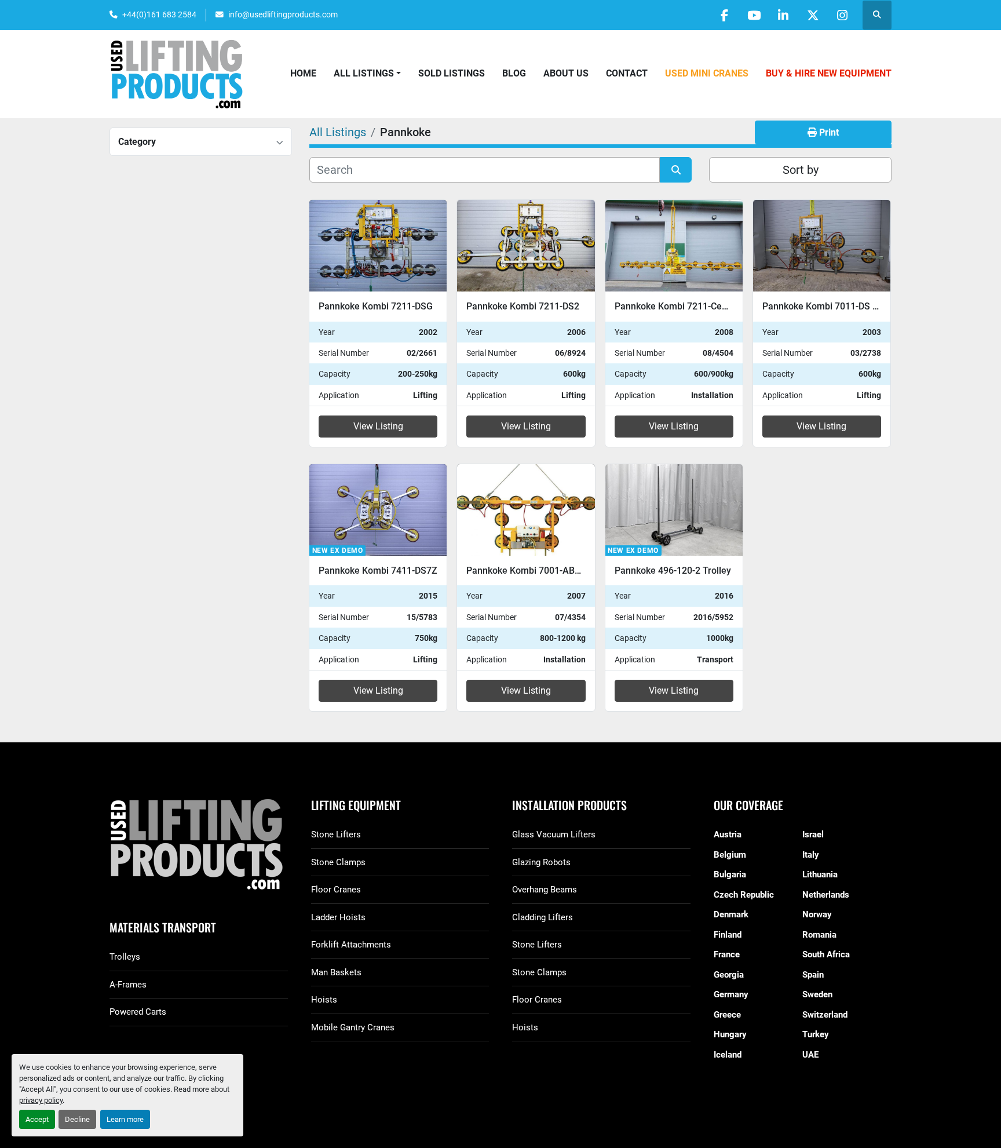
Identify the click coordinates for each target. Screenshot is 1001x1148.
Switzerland (824, 1014)
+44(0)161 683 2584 (159, 14)
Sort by (801, 170)
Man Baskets (336, 972)
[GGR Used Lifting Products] (198, 845)
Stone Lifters (336, 834)
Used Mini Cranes (706, 73)
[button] (367, 74)
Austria (727, 834)
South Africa (826, 954)
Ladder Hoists (338, 917)
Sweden (817, 994)
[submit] (676, 170)
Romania (819, 935)
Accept (37, 1119)
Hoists (324, 999)
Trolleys (124, 957)
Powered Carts (137, 1012)
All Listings (364, 73)
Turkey (815, 1034)
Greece (727, 1014)
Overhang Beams (544, 889)
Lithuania (820, 874)
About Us (566, 73)
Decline (77, 1119)
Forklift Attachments (351, 944)
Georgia (729, 975)
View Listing (378, 426)
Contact (627, 73)
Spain (813, 975)
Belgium (730, 855)
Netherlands (825, 895)
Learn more (125, 1119)
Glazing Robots (541, 862)
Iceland (727, 1054)
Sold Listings (451, 73)
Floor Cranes (336, 889)
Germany (731, 994)
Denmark (731, 914)
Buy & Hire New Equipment (829, 73)
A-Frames (128, 984)
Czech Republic (744, 895)
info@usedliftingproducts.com (283, 14)
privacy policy (41, 1100)
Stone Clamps (338, 862)
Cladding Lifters (542, 917)
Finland (727, 935)
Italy (810, 855)
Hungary (730, 1034)
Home (303, 73)
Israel (813, 834)
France (727, 954)
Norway (817, 914)
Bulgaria (730, 874)
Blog (514, 73)
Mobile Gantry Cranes (352, 1027)
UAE (810, 1054)
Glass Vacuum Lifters (554, 834)
